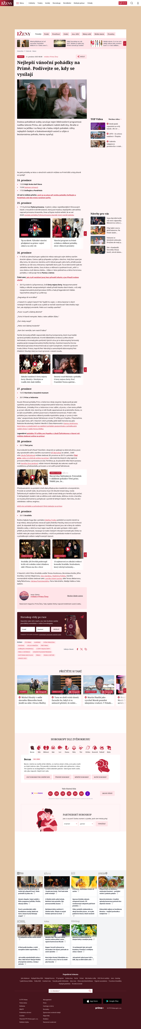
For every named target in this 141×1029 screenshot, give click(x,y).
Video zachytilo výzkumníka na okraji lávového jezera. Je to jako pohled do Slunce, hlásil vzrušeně (83, 911)
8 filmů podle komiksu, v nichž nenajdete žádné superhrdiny (28, 948)
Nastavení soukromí (49, 1022)
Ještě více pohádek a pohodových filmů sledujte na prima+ (39, 506)
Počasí (82, 978)
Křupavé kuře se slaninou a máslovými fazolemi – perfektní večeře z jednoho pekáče (110, 891)
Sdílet (82, 57)
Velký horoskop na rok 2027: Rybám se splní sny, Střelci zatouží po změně (75, 43)
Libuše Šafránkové (28, 455)
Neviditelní (67, 3)
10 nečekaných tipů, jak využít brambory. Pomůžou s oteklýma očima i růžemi (82, 949)
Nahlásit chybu (24, 1022)
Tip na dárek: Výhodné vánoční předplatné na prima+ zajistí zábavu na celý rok (34, 243)
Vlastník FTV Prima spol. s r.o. (28, 1019)
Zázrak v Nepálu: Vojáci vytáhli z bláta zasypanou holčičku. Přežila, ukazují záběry (29, 901)
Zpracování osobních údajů (51, 1012)
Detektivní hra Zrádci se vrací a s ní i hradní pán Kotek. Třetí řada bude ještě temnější (56, 891)
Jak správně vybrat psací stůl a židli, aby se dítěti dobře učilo (82, 958)
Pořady (90, 3)
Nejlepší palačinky (64, 984)
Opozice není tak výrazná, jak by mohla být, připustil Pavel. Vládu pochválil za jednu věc (28, 891)
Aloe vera (73, 981)
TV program (60, 978)
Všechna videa (114, 119)
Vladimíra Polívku (59, 576)
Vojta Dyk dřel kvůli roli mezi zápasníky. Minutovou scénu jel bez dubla (114, 220)
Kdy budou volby (90, 978)
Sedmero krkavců (31, 187)
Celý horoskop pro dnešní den (38, 777)
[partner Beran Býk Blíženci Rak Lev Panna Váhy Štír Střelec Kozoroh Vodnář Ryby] (86, 823)
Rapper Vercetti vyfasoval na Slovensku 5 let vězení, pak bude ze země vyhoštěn (56, 949)
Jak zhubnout (25, 978)
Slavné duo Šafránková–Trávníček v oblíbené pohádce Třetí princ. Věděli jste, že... (65, 479)
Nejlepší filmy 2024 (37, 978)
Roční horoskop (100, 777)
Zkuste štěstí (107, 793)
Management (47, 1000)
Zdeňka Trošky (50, 520)
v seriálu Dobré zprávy (53, 578)
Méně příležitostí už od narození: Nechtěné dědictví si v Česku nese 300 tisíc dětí (39, 44)
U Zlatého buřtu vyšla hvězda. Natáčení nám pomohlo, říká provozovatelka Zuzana (55, 901)
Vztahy (40, 3)
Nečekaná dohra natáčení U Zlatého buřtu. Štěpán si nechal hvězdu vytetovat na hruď (55, 911)
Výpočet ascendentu (100, 981)
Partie (76, 978)
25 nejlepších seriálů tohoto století (29, 937)
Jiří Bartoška (56, 453)
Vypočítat (101, 824)
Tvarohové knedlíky (115, 981)
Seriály (47, 3)
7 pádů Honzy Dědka (26, 981)
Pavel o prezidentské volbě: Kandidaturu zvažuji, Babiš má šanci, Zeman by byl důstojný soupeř (28, 912)
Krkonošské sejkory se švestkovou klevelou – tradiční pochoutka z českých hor (111, 911)
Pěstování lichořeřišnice (85, 981)
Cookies (21, 1016)
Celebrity (32, 3)
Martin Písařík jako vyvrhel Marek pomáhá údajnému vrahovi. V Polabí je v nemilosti (98, 701)
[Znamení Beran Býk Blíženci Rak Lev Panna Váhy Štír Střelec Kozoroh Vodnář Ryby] (43, 629)
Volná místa (23, 1003)
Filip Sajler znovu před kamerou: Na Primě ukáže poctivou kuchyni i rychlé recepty (114, 230)
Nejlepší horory (50, 978)
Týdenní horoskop (62, 777)
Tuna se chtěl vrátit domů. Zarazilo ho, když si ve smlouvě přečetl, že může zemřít (65, 701)
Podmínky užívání (25, 1012)
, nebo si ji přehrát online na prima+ (35, 458)
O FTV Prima (23, 1000)
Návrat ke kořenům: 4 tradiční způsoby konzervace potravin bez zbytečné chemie (110, 901)
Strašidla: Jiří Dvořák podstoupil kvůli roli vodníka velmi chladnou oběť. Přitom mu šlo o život (35, 564)
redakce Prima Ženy (51, 57)
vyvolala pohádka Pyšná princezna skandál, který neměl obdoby (49, 215)
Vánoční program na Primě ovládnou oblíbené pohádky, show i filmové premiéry (65, 243)
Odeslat (56, 629)
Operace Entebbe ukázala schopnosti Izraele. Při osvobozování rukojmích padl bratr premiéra (83, 902)
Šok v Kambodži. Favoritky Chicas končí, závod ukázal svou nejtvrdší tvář (114, 249)
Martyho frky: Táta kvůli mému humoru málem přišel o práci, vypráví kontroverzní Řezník (55, 939)
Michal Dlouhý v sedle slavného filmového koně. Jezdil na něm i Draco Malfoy (32, 700)
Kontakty (46, 1009)
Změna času (69, 978)
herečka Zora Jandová (29, 463)
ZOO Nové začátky (103, 978)
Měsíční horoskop (82, 777)
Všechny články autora (75, 596)
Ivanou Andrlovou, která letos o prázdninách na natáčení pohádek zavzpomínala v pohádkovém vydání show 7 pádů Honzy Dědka (47, 426)
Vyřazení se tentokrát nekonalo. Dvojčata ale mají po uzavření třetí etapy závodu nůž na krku (114, 240)
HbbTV (21, 1009)
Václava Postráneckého (40, 581)
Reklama (22, 1006)
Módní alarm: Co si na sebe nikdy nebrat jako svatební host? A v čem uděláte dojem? (112, 44)
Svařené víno (47, 981)
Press (44, 1003)
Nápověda (46, 1016)
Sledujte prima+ (79, 3)
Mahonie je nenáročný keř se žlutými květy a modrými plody (82, 938)
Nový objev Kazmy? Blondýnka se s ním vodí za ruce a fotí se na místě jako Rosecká (56, 960)
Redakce (45, 1019)
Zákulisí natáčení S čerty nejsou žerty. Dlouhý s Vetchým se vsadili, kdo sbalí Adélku (34, 379)
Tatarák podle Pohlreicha (60, 981)
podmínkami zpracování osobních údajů (50, 634)
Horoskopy (56, 3)
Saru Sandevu (46, 576)
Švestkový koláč (77, 984)
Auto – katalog (115, 978)
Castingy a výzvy (48, 1006)
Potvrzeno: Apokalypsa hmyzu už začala (83, 890)
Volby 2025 (37, 981)
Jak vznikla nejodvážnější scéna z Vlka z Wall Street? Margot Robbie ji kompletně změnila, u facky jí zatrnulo (29, 961)
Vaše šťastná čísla (69, 788)
